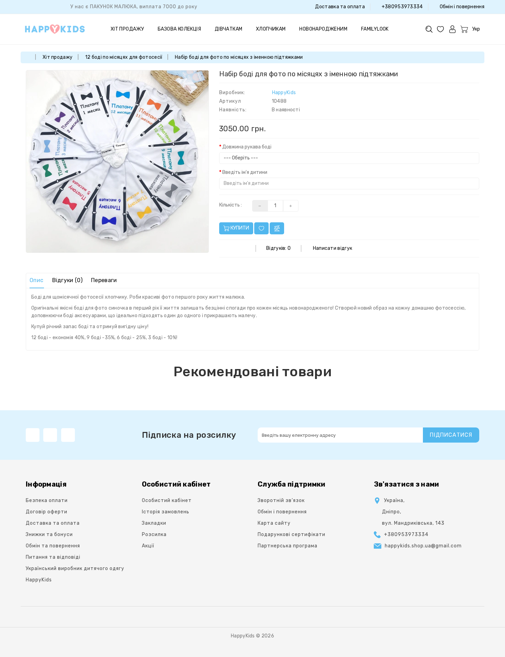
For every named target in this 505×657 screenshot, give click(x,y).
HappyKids (284, 93)
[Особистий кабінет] (452, 29)
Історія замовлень (165, 512)
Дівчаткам (229, 29)
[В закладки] (261, 228)
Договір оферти (46, 512)
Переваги (104, 280)
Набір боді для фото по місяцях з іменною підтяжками (239, 57)
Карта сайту (274, 523)
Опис (36, 280)
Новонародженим (323, 29)
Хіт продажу (127, 29)
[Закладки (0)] (440, 29)
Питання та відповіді (53, 557)
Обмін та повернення (53, 546)
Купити (239, 228)
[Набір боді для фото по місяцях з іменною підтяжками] (117, 161)
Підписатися (451, 435)
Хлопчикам (271, 29)
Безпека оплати (47, 500)
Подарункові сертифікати (291, 534)
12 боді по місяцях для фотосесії (123, 57)
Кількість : (230, 205)
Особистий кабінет (167, 500)
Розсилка (154, 534)
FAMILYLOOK (375, 29)
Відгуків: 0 (278, 248)
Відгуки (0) (67, 280)
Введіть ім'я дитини (244, 172)
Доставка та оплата (339, 7)
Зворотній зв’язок (281, 500)
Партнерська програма (287, 546)
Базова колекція (179, 29)
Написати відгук (332, 248)
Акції (148, 546)
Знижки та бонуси (49, 534)
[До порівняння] (277, 228)
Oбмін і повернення (461, 7)
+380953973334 (401, 7)
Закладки (154, 523)
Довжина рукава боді (246, 147)
